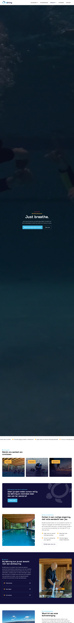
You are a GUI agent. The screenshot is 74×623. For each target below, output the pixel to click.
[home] (7, 2)
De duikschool (44, 2)
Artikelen (61, 2)
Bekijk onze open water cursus (32, 227)
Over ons (47, 227)
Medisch (52, 2)
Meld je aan (12, 500)
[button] (34, 2)
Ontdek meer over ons (49, 544)
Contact (68, 2)
